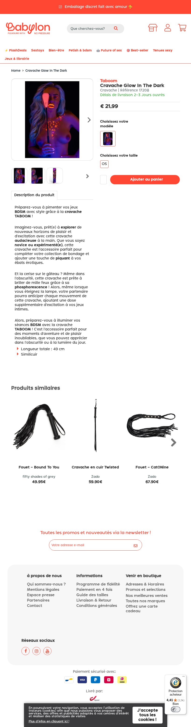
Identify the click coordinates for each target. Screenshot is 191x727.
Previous (17, 176)
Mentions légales (43, 590)
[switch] (175, 709)
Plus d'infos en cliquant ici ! (49, 721)
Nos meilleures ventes (146, 596)
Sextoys (37, 50)
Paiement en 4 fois (94, 590)
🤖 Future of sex (109, 50)
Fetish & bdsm (80, 50)
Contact (34, 606)
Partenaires (38, 600)
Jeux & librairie (17, 59)
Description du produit (34, 195)
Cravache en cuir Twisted (95, 467)
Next (86, 119)
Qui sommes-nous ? (46, 584)
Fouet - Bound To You (39, 467)
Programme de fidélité (98, 584)
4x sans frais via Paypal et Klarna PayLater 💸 (98, 9)
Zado (95, 476)
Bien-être (56, 50)
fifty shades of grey (39, 476)
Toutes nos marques (145, 601)
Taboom (108, 81)
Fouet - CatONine (152, 467)
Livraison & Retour (93, 600)
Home (15, 70)
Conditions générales (96, 606)
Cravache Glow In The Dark (46, 70)
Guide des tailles (92, 595)
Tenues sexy (163, 50)
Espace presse (41, 595)
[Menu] (183, 677)
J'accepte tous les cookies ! (147, 715)
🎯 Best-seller (137, 50)
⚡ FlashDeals (16, 50)
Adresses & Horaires (145, 584)
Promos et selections (145, 590)
